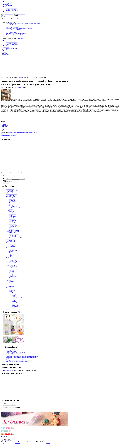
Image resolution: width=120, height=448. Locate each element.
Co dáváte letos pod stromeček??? (13, 355)
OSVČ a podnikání (13, 232)
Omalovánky (12, 272)
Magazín (5, 45)
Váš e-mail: (5, 403)
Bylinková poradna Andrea (12, 190)
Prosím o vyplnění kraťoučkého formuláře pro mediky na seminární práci (22, 356)
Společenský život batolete (12, 32)
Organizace (11, 254)
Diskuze (5, 40)
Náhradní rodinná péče (14, 230)
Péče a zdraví (6, 47)
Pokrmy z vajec (15, 299)
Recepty (5, 52)
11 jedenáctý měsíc (13, 225)
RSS (6, 436)
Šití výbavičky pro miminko (12, 27)
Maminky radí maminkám (11, 48)
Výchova (5, 49)
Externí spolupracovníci (11, 8)
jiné (9, 204)
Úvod (4, 1)
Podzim (10, 284)
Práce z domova (12, 235)
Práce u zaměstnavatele (14, 234)
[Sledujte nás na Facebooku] (7, 14)
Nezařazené (8, 210)
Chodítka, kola (12, 200)
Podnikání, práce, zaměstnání (12, 231)
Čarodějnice (11, 281)
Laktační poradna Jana (11, 192)
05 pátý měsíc (12, 217)
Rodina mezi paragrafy (11, 241)
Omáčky (13, 296)
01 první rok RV (12, 244)
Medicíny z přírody (16, 294)
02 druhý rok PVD (13, 261)
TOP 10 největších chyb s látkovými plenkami (16, 33)
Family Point (12, 270)
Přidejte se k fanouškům (8, 370)
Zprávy (7, 309)
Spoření (10, 256)
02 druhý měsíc (12, 214)
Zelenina (13, 307)
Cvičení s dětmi (12, 249)
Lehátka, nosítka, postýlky (14, 207)
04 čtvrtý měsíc (12, 216)
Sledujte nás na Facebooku (12, 10)
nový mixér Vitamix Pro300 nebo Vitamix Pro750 (17, 361)
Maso (13, 292)
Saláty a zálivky (15, 302)
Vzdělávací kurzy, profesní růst (15, 237)
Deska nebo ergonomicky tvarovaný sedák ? (16, 352)
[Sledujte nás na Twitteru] (19, 14)
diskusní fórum (20, 77)
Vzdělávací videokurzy (11, 264)
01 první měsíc (12, 212)
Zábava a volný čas (33, 132)
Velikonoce (11, 286)
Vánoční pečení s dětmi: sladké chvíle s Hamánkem (17, 29)
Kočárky (11, 205)
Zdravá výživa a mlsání (11, 289)
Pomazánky (14, 301)
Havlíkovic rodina (13, 240)
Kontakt (2, 436)
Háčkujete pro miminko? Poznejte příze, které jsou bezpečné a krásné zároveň (23, 23)
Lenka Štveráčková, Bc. (19, 87)
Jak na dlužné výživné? (11, 351)
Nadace (10, 252)
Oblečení (11, 209)
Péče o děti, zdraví (10, 211)
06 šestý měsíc (12, 219)
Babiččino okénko (10, 189)
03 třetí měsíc (12, 215)
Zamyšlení (8, 287)
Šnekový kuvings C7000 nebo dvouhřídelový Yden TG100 (19, 360)
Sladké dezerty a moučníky (18, 304)
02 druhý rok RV (12, 245)
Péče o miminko (9, 26)
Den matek (11, 282)
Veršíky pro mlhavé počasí (12, 31)
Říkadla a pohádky (5, 133)
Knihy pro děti (9, 3)
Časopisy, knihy (12, 199)
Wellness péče (12, 195)
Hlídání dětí (11, 251)
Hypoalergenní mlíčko (11, 350)
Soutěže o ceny (9, 257)
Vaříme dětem (15, 306)
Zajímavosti (8, 280)
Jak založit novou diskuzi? (12, 43)
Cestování (11, 269)
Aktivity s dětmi (12, 132)
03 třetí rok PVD (12, 262)
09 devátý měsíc (12, 222)
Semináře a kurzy (13, 276)
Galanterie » (6, 54)
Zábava (5, 53)
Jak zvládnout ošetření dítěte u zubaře (9, 135)
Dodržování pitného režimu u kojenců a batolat (16, 34)
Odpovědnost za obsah (11, 9)
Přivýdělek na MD (13, 236)
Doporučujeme (9, 191)
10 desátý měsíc (12, 224)
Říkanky (11, 275)
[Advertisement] (60, 66)
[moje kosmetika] (13, 343)
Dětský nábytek (12, 201)
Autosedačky (12, 197)
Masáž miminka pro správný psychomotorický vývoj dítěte (19, 28)
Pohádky (11, 274)
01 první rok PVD (13, 260)
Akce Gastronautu (13, 266)
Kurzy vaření (12, 290)
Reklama (5, 11)
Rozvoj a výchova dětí (11, 242)
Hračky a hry (12, 202)
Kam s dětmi (11, 271)
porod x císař (9, 358)
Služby (7, 247)
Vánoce (10, 285)
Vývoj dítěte (9, 259)
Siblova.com (17, 443)
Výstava (10, 279)
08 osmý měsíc (12, 221)
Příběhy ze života (10, 239)
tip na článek (11, 36)
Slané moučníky (15, 305)
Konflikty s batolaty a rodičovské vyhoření (15, 353)
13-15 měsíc (11, 227)
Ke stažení (5, 4)
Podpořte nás (9, 5)
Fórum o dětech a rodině (11, 42)
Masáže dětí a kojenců (11, 24)
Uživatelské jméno (7, 178)
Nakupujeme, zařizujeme (11, 196)
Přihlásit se (6, 183)
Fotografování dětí (13, 250)
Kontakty (5, 6)
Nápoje (13, 295)
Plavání (10, 255)
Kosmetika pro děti (13, 206)
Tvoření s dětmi (12, 277)
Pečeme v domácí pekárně (17, 297)
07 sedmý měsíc (12, 220)
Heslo (4, 180)
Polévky (13, 300)
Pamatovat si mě (8, 181)
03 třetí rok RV (12, 246)
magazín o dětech (20, 38)
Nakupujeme (6, 50)
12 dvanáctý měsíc (13, 226)
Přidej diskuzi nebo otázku (12, 44)
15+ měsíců (11, 229)
